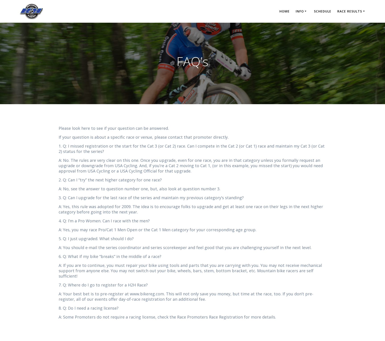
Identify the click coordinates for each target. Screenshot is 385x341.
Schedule (322, 11)
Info (300, 11)
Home (284, 11)
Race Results (349, 11)
